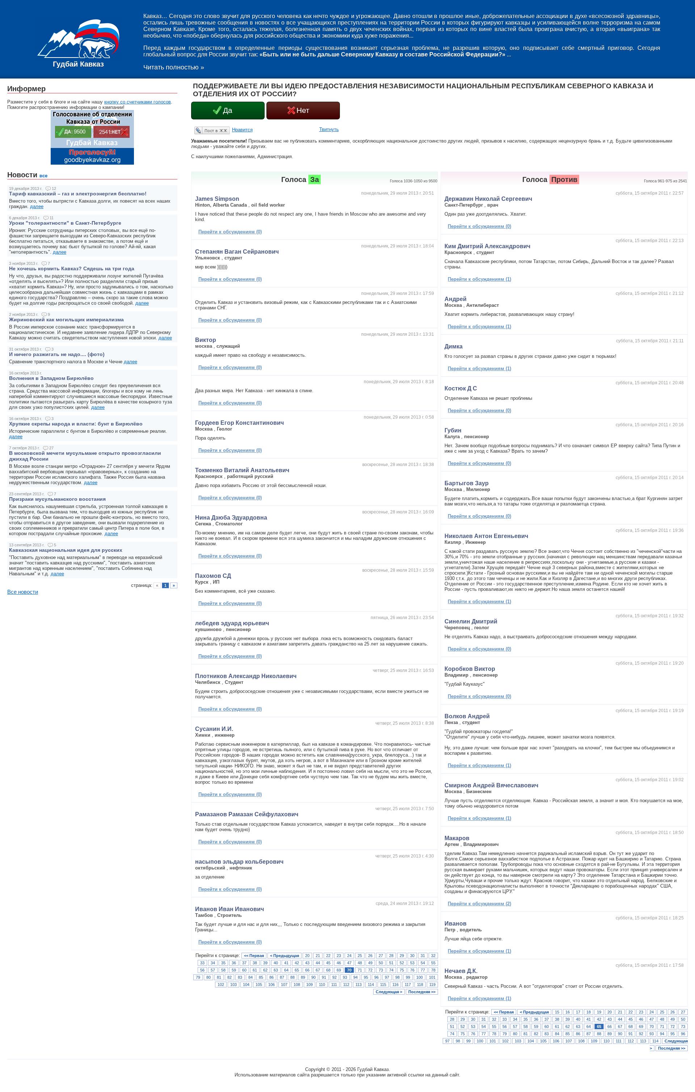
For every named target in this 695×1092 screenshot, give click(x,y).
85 (261, 977)
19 (599, 1012)
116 (395, 984)
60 (244, 970)
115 (383, 984)
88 (292, 977)
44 (318, 963)
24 (349, 955)
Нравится (242, 129)
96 (376, 977)
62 (265, 970)
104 (246, 984)
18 (588, 1012)
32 (433, 955)
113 (358, 984)
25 (360, 955)
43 (307, 963)
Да (227, 110)
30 (412, 955)
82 (229, 977)
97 (387, 977)
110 (322, 984)
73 (381, 970)
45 (328, 963)
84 (250, 977)
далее (36, 206)
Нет (302, 110)
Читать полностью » (173, 67)
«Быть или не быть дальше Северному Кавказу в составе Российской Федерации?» (382, 54)
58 (223, 970)
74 (391, 970)
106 (271, 984)
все (43, 175)
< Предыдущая (284, 955)
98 (397, 977)
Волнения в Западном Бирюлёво (51, 378)
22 (328, 955)
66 (307, 970)
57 (213, 970)
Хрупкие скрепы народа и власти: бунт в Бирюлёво (76, 424)
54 (423, 963)
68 (328, 970)
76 (412, 970)
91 (324, 977)
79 (198, 977)
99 (408, 977)
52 (402, 963)
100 (419, 977)
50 (381, 963)
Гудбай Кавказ (78, 64)
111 (334, 984)
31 (423, 955)
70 (349, 970)
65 (297, 970)
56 (202, 970)
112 (346, 984)
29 (402, 955)
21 (318, 955)
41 (286, 963)
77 (423, 970)
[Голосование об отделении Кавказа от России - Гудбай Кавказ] (92, 163)
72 (370, 970)
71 (360, 970)
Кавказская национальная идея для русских (65, 550)
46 (339, 963)
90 (313, 977)
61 (255, 970)
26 (370, 955)
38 (255, 963)
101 (432, 977)
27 (381, 955)
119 (432, 984)
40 (276, 963)
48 (360, 963)
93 (345, 977)
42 (297, 963)
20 (307, 955)
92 (334, 977)
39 (265, 963)
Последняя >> (421, 992)
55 (433, 963)
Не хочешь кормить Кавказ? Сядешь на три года (71, 268)
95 (366, 977)
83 (240, 977)
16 (567, 1012)
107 (284, 984)
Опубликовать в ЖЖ (203, 130)
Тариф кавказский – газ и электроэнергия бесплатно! (78, 193)
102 (221, 984)
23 (339, 955)
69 (339, 970)
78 (433, 970)
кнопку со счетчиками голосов (137, 102)
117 (408, 984)
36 (234, 963)
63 (276, 970)
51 (391, 963)
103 (233, 984)
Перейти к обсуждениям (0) (230, 231)
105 (259, 984)
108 (297, 984)
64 (286, 970)
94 (355, 977)
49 (370, 963)
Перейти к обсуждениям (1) (479, 279)
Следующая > (389, 992)
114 (371, 984)
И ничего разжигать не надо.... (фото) (57, 354)
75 (402, 970)
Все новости (22, 592)
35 (223, 963)
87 (282, 977)
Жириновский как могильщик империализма (66, 319)
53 (412, 963)
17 (578, 1012)
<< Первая (254, 955)
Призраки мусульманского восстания (57, 499)
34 (213, 963)
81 (219, 977)
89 (303, 977)
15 (557, 1012)
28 (391, 955)
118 (420, 984)
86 (271, 977)
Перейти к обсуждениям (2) (479, 903)
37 (244, 963)
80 (208, 977)
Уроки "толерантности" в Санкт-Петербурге (65, 223)
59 (234, 970)
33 (202, 963)
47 (349, 963)
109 (309, 984)
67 (318, 970)
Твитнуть (329, 129)
